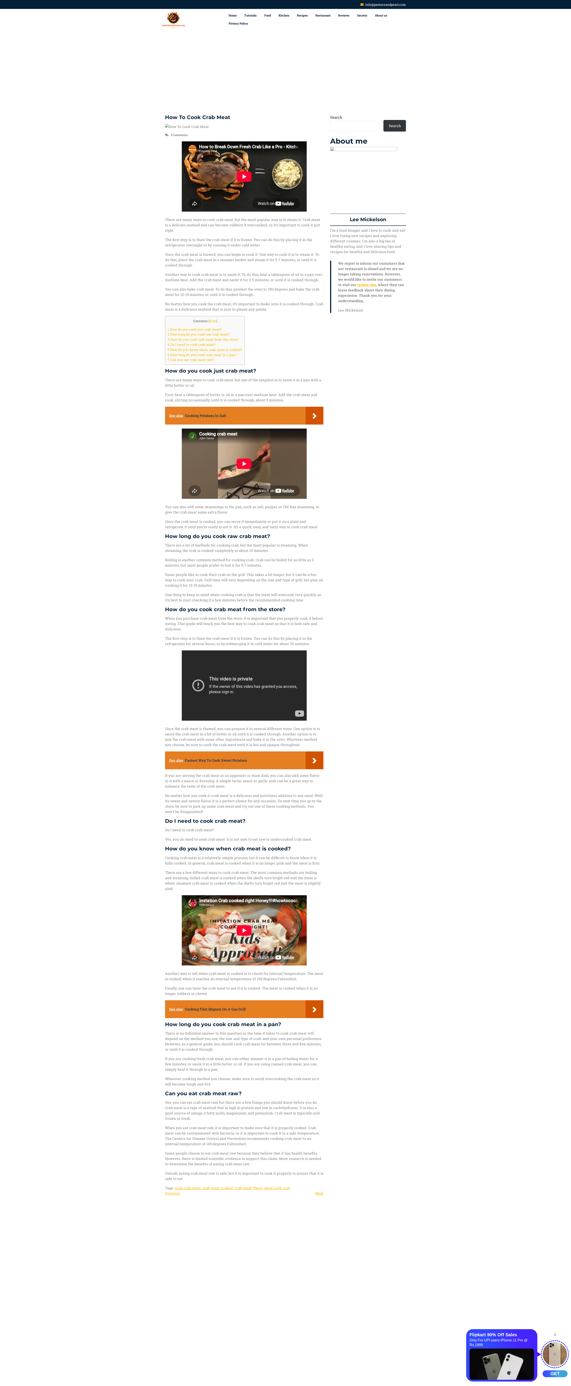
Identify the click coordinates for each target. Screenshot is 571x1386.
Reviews (344, 15)
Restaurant (323, 15)
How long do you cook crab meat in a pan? (202, 355)
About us (381, 15)
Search (336, 117)
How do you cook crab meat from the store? (203, 339)
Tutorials (250, 15)
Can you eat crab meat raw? (191, 359)
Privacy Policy (238, 23)
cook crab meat (187, 1188)
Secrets (362, 15)
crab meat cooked (217, 1188)
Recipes (302, 15)
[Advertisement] (285, 72)
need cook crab (277, 1188)
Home (233, 15)
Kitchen (284, 15)
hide (212, 321)
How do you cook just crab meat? (195, 329)
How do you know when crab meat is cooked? (205, 349)
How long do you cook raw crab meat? (199, 334)
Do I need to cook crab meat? (192, 344)
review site (366, 284)
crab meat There (248, 1188)
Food (267, 15)
